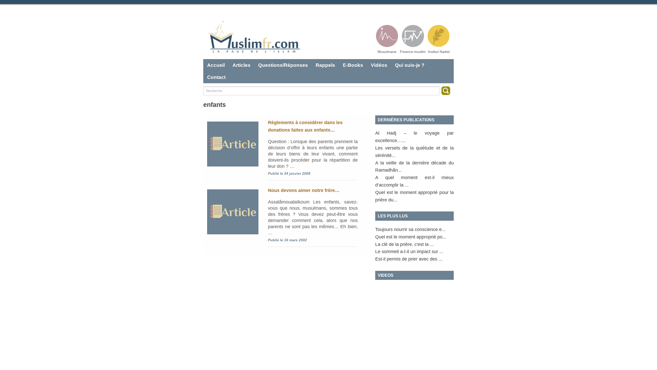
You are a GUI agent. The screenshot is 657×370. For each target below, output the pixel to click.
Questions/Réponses (283, 65)
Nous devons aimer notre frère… (304, 190)
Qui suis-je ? (409, 65)
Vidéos (379, 65)
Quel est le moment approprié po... (410, 236)
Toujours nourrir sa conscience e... (410, 229)
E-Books (353, 65)
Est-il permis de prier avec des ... (408, 259)
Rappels (325, 65)
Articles (241, 65)
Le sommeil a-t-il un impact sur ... (409, 251)
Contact (216, 77)
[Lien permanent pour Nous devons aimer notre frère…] (231, 211)
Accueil (216, 65)
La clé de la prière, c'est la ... (404, 244)
